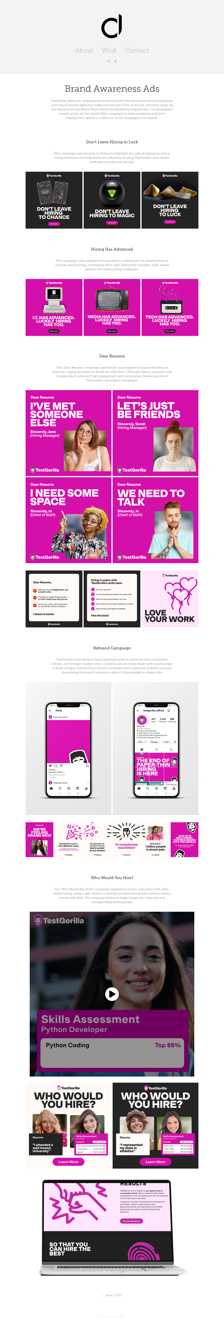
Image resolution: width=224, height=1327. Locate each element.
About (84, 50)
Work (109, 50)
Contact (137, 50)
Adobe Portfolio (117, 1316)
